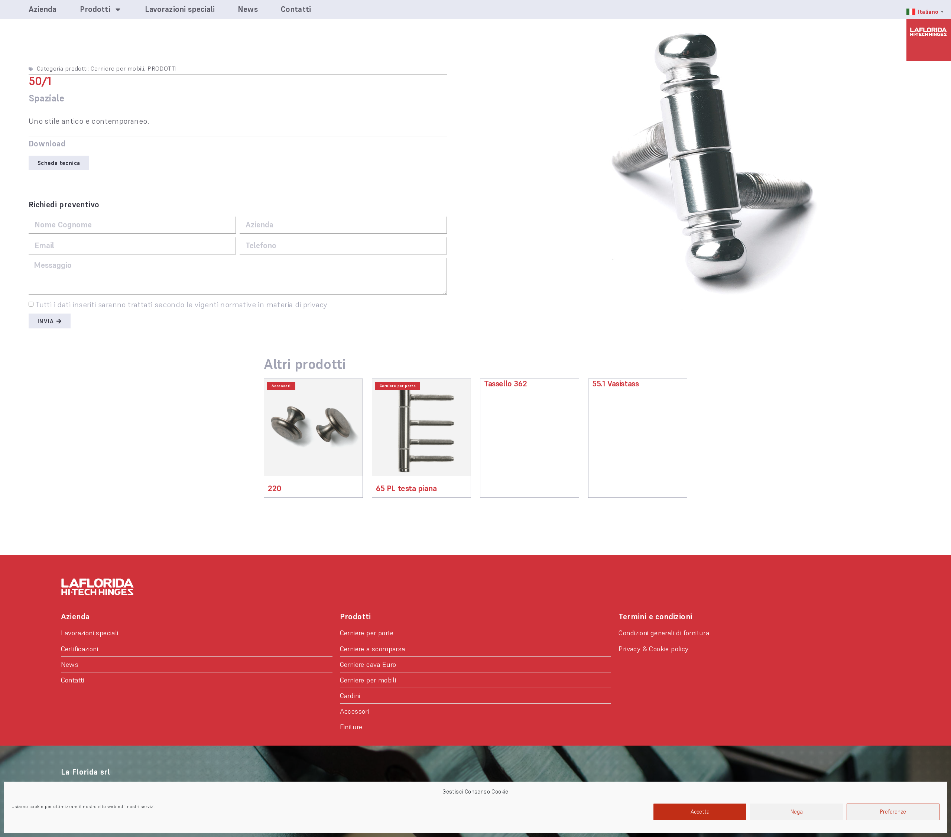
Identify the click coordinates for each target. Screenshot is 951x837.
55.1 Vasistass (615, 384)
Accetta (700, 811)
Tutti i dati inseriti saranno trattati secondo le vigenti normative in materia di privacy (181, 304)
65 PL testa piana (406, 488)
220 (275, 488)
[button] (59, 163)
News (247, 9)
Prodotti (95, 9)
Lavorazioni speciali (180, 9)
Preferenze (893, 811)
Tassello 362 (505, 384)
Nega (797, 811)
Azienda (43, 9)
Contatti (296, 9)
